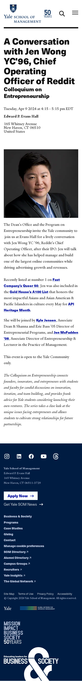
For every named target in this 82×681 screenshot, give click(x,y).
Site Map (9, 593)
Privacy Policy (45, 593)
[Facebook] (31, 458)
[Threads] (56, 458)
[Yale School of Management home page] (22, 13)
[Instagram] (7, 458)
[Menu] (75, 13)
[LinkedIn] (19, 458)
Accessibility (64, 593)
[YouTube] (44, 458)
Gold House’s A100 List (29, 291)
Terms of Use (25, 593)
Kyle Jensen (46, 320)
